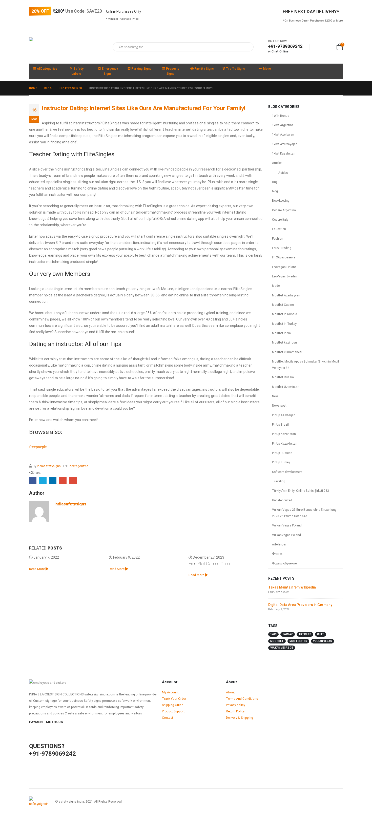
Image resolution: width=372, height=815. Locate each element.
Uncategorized (78, 466)
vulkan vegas (322, 641)
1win (273, 634)
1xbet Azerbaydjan (284, 144)
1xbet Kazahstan (283, 153)
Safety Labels (77, 71)
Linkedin (338, 802)
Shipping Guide (172, 705)
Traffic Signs (235, 68)
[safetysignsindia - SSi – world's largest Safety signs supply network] (67, 47)
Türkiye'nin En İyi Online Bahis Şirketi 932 (300, 490)
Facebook (32, 480)
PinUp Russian (282, 453)
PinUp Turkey (281, 462)
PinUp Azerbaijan (283, 415)
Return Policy (235, 711)
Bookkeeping (281, 200)
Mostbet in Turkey (284, 324)
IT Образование (283, 257)
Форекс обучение (284, 563)
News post (279, 405)
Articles (277, 163)
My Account (170, 692)
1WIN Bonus (280, 116)
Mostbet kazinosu (284, 342)
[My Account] (319, 47)
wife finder (279, 544)
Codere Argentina (284, 210)
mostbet (277, 641)
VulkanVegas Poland (286, 535)
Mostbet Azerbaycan (286, 295)
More (267, 68)
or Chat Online (278, 51)
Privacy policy (235, 705)
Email (72, 480)
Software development (287, 472)
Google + (63, 480)
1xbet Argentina (283, 125)
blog (275, 191)
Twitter (43, 480)
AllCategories (47, 68)
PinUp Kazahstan (284, 434)
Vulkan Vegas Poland (287, 525)
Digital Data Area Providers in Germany (300, 605)
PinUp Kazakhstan (284, 443)
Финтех (277, 554)
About (230, 692)
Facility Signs (204, 68)
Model (276, 286)
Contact (167, 717)
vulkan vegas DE (281, 647)
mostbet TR (298, 641)
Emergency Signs (110, 71)
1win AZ (287, 634)
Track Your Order (174, 698)
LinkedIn (52, 480)
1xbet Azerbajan (283, 134)
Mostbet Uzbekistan (285, 387)
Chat (320, 634)
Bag (275, 182)
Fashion (277, 238)
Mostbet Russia (283, 377)
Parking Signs (141, 68)
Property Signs (172, 71)
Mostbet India (281, 333)
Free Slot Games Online (210, 563)
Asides (283, 173)
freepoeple (38, 447)
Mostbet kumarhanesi (287, 352)
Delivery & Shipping (239, 717)
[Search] (246, 47)
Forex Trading (281, 248)
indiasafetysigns (49, 466)
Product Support (173, 711)
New (275, 396)
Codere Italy (280, 219)
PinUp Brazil (280, 424)
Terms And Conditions (242, 698)
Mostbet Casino (283, 305)
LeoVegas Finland (284, 267)
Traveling (278, 481)
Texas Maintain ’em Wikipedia (292, 587)
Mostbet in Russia (284, 314)
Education (279, 229)
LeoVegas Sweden (284, 276)
